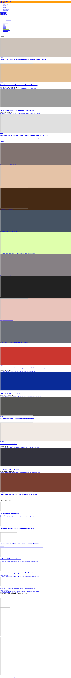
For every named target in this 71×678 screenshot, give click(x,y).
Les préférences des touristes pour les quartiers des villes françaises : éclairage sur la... (25, 368)
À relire (2, 344)
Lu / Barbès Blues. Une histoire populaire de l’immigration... (17, 528)
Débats (1, 82)
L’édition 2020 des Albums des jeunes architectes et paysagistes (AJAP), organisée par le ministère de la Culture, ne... (21, 472)
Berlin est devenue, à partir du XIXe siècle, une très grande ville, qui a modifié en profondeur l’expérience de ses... (20, 516)
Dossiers (2, 141)
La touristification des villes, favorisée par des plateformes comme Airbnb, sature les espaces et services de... (19, 371)
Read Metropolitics (6, 29)
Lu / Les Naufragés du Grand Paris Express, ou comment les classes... (20, 543)
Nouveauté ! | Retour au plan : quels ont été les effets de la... (17, 573)
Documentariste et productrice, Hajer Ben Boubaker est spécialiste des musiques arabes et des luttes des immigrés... (20, 531)
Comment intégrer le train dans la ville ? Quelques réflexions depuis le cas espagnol (24, 135)
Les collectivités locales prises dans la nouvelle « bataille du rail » (18, 85)
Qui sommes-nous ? (6, 30)
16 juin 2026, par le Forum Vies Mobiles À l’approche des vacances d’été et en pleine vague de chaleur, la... (19, 561)
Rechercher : (2, 33)
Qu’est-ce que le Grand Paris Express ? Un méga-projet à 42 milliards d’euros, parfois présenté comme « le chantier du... (21, 547)
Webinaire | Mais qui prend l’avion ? (10, 559)
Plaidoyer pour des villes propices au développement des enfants (18, 494)
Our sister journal (3, 12)
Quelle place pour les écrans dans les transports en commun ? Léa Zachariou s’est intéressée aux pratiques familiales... (21, 62)
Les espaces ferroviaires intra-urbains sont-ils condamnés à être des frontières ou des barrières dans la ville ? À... (19, 138)
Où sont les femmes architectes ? (9, 469)
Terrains (1, 57)
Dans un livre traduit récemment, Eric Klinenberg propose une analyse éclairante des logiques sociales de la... (19, 447)
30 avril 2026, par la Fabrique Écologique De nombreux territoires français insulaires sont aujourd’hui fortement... (20, 591)
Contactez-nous (5, 31)
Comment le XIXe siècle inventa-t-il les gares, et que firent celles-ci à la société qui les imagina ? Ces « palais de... (20, 113)
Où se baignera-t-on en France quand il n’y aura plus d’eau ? (17, 418)
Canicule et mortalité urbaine (8, 444)
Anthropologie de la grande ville (9, 513)
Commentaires (2, 390)
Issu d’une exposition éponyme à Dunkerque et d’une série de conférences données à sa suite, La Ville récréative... (20, 497)
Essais (1, 107)
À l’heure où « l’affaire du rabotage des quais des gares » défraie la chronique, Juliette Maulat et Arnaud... (18, 88)
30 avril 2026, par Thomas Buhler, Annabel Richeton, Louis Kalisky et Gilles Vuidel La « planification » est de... (20, 576)
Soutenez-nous (8, 20)
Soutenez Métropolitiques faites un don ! (5, 2)
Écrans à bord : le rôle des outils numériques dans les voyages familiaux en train (23, 59)
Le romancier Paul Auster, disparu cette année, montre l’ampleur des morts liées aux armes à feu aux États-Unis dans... (21, 396)
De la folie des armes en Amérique (10, 393)
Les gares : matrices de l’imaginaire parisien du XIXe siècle (17, 110)
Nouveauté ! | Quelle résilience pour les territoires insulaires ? (18, 588)
